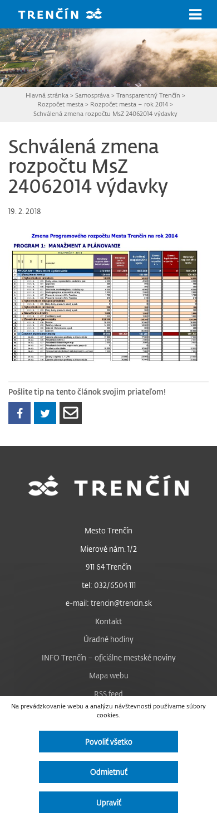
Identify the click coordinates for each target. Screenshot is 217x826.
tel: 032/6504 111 (109, 585)
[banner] (68, 15)
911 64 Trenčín (108, 566)
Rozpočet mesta (60, 104)
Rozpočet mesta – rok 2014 (129, 104)
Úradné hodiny (108, 639)
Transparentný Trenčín (148, 95)
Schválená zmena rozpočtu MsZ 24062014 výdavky (105, 113)
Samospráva (92, 95)
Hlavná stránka (47, 95)
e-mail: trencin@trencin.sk (109, 603)
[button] (195, 14)
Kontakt (108, 621)
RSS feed (108, 693)
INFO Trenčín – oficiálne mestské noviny (109, 657)
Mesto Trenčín (108, 530)
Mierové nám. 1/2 (108, 548)
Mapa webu (109, 675)
